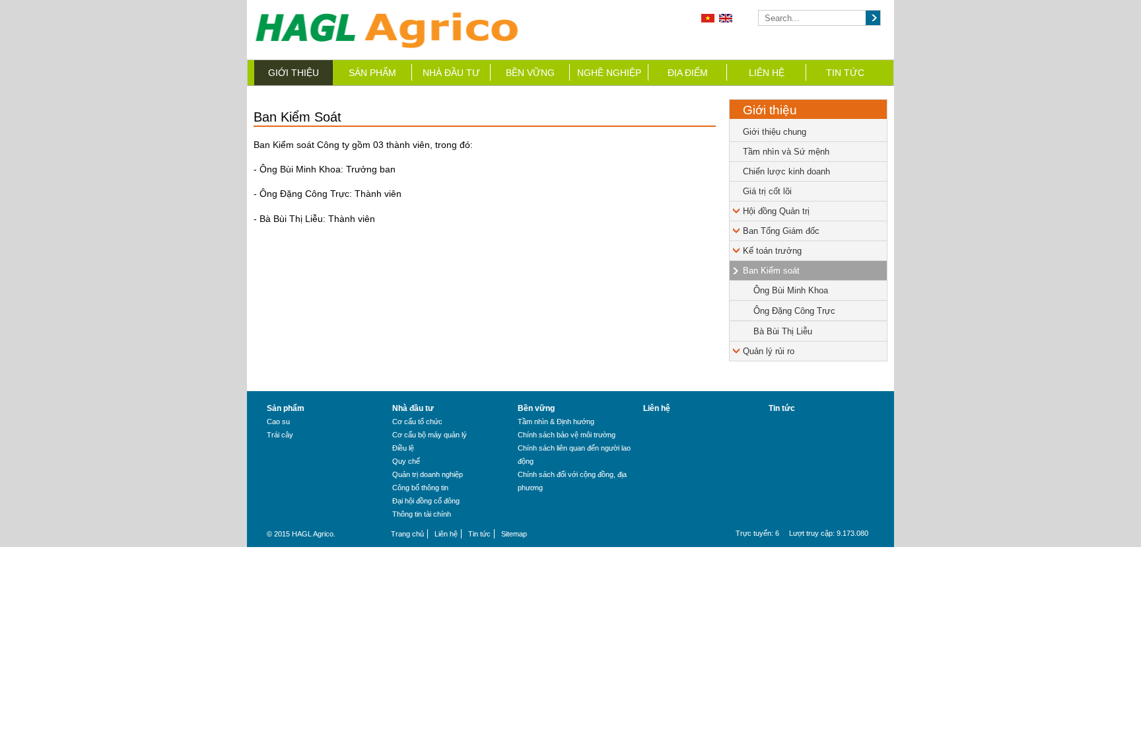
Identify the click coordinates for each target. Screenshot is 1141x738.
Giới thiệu (293, 72)
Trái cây (280, 435)
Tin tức (845, 72)
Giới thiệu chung (774, 132)
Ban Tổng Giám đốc (781, 231)
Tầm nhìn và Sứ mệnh (786, 152)
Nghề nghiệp (609, 72)
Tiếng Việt (708, 18)
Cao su (278, 421)
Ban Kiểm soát (771, 271)
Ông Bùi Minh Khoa (790, 290)
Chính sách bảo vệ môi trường (566, 435)
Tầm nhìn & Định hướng (556, 421)
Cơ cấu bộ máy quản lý (429, 435)
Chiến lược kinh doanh (786, 171)
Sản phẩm (372, 72)
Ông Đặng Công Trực (794, 311)
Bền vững (530, 72)
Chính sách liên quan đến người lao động (574, 454)
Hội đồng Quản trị (776, 211)
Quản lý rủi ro (768, 351)
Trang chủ (407, 534)
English (725, 18)
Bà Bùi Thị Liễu (782, 331)
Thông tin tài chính (421, 514)
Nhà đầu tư (451, 72)
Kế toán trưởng (772, 251)
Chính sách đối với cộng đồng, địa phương (572, 481)
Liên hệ (766, 72)
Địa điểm (688, 72)
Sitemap (514, 534)
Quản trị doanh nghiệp (427, 474)
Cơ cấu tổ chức (417, 421)
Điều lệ (403, 448)
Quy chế (406, 461)
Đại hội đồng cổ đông (426, 501)
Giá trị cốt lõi (767, 191)
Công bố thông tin (420, 488)
